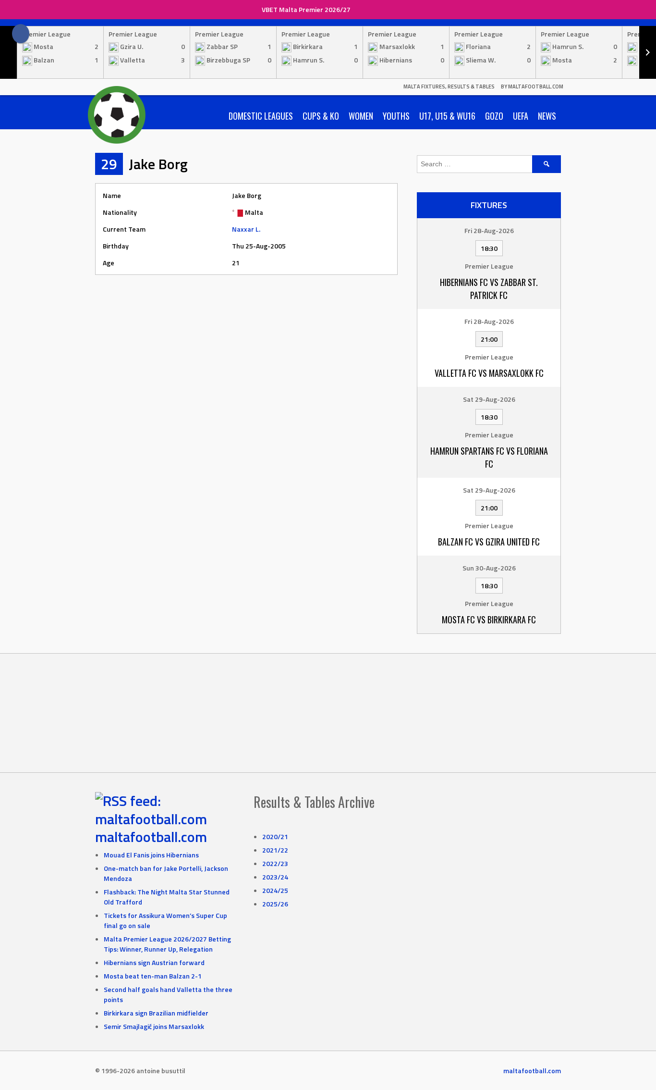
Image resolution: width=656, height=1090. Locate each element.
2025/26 (275, 904)
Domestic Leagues (261, 116)
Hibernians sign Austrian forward (154, 962)
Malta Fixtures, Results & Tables (449, 86)
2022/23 (275, 863)
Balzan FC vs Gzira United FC (489, 541)
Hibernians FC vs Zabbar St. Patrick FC (489, 288)
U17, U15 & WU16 (447, 116)
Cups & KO (321, 116)
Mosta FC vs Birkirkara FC (489, 619)
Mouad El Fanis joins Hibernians (151, 855)
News (547, 116)
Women (361, 116)
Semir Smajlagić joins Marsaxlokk (154, 1026)
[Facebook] (20, 33)
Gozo (494, 116)
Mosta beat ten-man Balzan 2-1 (153, 976)
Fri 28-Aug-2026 (489, 230)
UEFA (520, 116)
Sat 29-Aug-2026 (489, 399)
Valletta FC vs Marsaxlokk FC (489, 373)
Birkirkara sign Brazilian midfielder (156, 1013)
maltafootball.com (151, 837)
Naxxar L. (246, 229)
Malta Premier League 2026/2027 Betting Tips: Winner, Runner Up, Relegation (167, 944)
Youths (396, 116)
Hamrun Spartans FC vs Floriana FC (489, 457)
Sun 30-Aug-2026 (489, 568)
